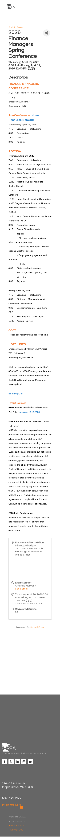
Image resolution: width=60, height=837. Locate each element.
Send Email (21, 588)
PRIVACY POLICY (16, 826)
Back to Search (16, 27)
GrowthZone (37, 627)
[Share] (46, 33)
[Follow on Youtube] (30, 761)
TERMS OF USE (16, 830)
